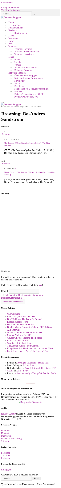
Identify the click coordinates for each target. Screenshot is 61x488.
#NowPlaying (13, 314)
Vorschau (12, 46)
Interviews (13, 38)
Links (11, 57)
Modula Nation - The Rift (19, 335)
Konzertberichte (15, 27)
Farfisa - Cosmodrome (17, 340)
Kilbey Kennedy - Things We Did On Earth (35, 373)
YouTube (5, 455)
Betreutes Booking (23, 70)
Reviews (12, 30)
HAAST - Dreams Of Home (20, 324)
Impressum (6, 436)
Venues (17, 65)
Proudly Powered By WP (26, 96)
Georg (10, 370)
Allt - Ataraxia (13, 330)
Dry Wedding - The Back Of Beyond (24, 319)
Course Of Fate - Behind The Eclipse (24, 337)
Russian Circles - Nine (17, 322)
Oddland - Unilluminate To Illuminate (24, 332)
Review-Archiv (8, 413)
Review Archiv (21, 33)
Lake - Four (28, 365)
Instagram (5, 458)
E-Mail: (5, 291)
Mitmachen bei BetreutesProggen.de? (31, 88)
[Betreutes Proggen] (11, 17)
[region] (30, 232)
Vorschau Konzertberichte (26, 51)
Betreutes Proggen (17, 73)
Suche (17, 83)
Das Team (19, 86)
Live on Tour (14, 25)
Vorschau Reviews (23, 49)
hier (40, 285)
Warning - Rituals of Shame (20, 343)
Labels (17, 62)
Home (11, 22)
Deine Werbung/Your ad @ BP (29, 94)
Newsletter (19, 81)
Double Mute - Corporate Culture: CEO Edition (29, 327)
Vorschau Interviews (23, 54)
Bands (17, 59)
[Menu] (2, 102)
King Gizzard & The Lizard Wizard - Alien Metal (30, 348)
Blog (10, 43)
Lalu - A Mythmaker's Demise (21, 316)
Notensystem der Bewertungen (28, 78)
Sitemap (5, 441)
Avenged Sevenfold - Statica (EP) (33, 362)
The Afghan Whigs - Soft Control (22, 345)
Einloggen (6, 469)
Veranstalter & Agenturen (26, 67)
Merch (11, 35)
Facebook (5, 453)
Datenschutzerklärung (11, 438)
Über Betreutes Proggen (25, 75)
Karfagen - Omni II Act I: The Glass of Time (28, 351)
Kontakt (18, 91)
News (11, 41)
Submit (36, 478)
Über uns (5, 430)
